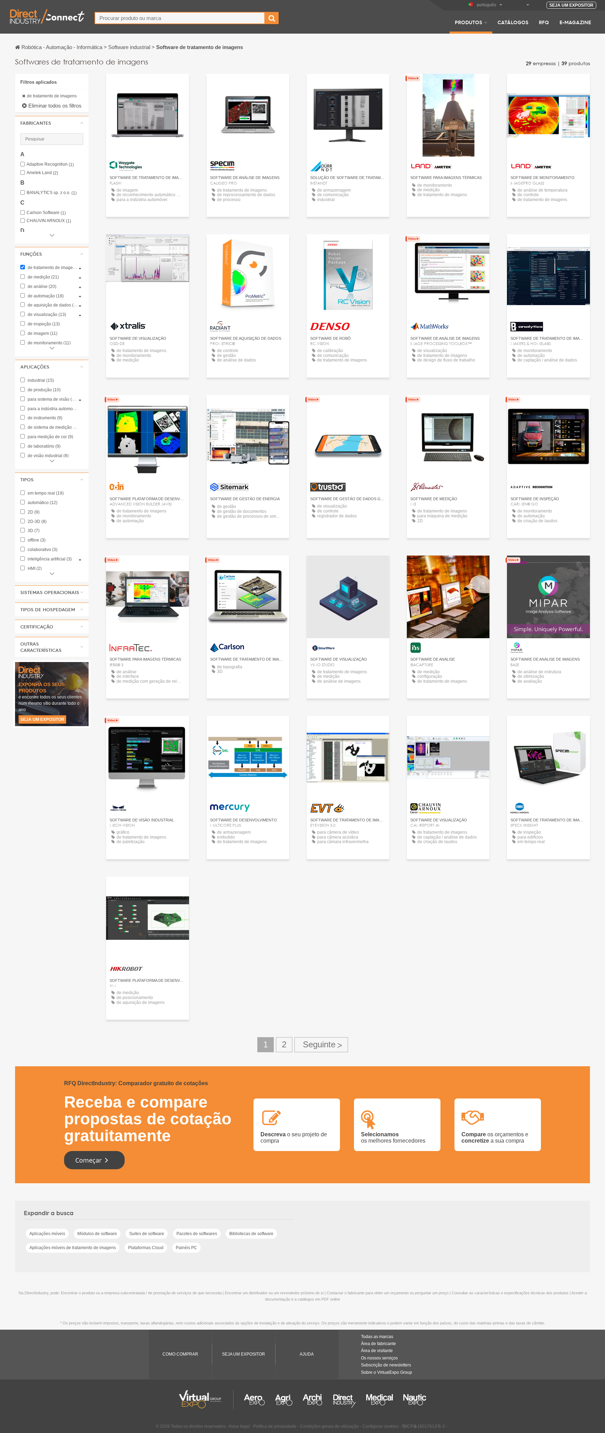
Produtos (468, 22)
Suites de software (146, 1233)
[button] (51, 123)
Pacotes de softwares (196, 1233)
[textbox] (180, 18)
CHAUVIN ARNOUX (49, 220)
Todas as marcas (377, 1336)
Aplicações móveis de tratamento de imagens (72, 1247)
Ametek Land (42, 172)
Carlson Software (46, 212)
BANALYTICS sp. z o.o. (52, 192)
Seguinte (321, 1045)
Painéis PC (186, 1247)
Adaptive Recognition (50, 164)
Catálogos (513, 22)
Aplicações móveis (47, 1233)
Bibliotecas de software (251, 1233)
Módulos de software (97, 1233)
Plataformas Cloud (146, 1247)
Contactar (147, 246)
